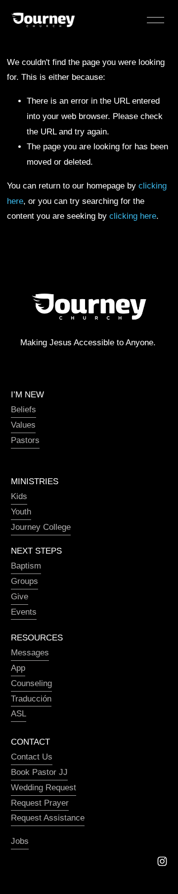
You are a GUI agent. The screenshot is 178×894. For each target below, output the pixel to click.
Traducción (31, 698)
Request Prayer (40, 803)
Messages (30, 652)
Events (24, 612)
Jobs (20, 841)
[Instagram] (162, 861)
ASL (18, 713)
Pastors (25, 440)
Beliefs (23, 409)
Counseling (31, 683)
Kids (19, 496)
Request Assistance (48, 818)
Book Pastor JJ (39, 772)
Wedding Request (43, 787)
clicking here (132, 216)
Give (19, 596)
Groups (24, 581)
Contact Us (31, 757)
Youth (21, 511)
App (18, 668)
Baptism (26, 566)
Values (23, 425)
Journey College (41, 527)
